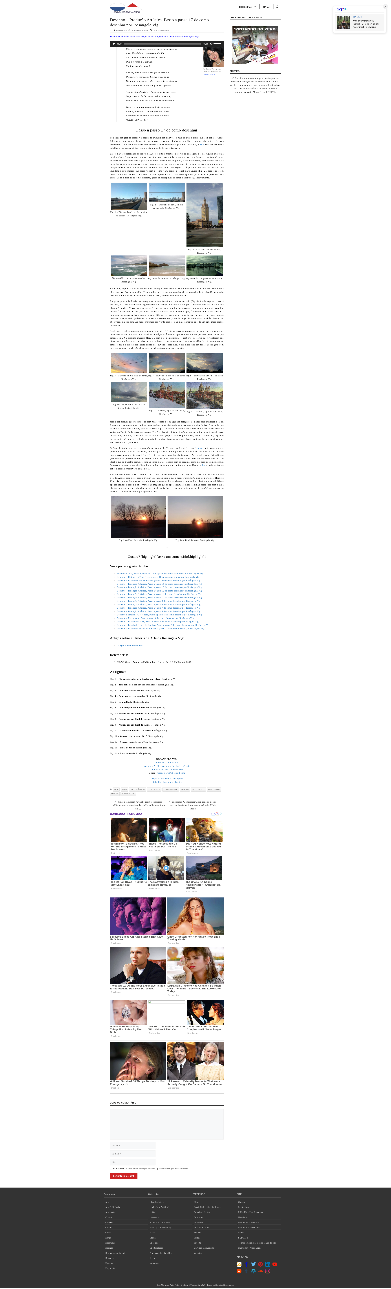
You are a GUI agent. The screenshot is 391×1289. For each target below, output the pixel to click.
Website (187, 766)
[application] (167, 44)
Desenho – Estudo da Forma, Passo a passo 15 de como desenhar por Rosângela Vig (159, 580)
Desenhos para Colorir (115, 1253)
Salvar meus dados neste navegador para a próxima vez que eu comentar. (150, 1168)
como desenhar (170, 789)
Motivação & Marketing (160, 1227)
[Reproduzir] (113, 43)
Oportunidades (156, 1248)
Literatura (154, 1217)
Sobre (240, 1232)
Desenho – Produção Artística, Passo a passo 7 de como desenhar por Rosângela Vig (159, 608)
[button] (277, 6)
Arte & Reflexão (112, 1207)
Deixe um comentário (161, 30)
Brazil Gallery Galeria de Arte (207, 1207)
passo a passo (214, 789)
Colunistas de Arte (202, 1212)
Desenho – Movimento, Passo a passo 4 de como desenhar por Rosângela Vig (155, 618)
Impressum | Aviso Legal (249, 1248)
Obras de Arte (198, 789)
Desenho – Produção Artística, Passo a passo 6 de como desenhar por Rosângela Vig (159, 611)
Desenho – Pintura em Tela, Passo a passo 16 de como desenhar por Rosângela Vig (158, 577)
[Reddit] (239, 1272)
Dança (108, 1238)
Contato (266, 7)
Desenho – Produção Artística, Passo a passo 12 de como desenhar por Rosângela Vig (159, 591)
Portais (197, 1238)
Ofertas (153, 1238)
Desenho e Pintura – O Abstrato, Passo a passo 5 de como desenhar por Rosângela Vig (160, 614)
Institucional (243, 1207)
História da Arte (157, 1202)
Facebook (168, 782)
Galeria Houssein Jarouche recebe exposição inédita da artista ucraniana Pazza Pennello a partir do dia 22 (138, 805)
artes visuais (154, 789)
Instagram (178, 778)
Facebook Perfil (151, 766)
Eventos (109, 1263)
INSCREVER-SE (202, 1227)
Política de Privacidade (248, 1222)
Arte (107, 1202)
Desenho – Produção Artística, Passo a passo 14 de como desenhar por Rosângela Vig (159, 584)
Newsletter (243, 1217)
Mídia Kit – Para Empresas (250, 1212)
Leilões (153, 1212)
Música (153, 1232)
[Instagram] (267, 1272)
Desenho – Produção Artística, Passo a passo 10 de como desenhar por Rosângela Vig (159, 597)
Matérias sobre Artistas (160, 1222)
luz (203, 465)
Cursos (108, 1232)
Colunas (109, 1222)
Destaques (109, 1258)
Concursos (198, 1217)
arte (116, 789)
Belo (202, 144)
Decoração (110, 1243)
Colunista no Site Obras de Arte (167, 769)
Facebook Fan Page (171, 766)
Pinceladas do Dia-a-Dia (161, 1253)
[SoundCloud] (260, 1272)
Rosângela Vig (128, 794)
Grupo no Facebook (161, 778)
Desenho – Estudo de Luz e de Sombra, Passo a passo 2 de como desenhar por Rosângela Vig (163, 625)
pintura (114, 794)
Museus (197, 1232)
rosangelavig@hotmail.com (171, 773)
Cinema (108, 1217)
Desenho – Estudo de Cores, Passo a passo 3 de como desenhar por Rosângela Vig (158, 621)
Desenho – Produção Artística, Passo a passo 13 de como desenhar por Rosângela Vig (159, 587)
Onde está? (154, 1243)
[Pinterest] (260, 1266)
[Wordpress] (253, 1272)
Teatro (152, 1258)
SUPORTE (243, 1238)
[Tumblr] (246, 1272)
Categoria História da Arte (130, 645)
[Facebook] (246, 1266)
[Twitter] (253, 1266)
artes (124, 789)
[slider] (218, 43)
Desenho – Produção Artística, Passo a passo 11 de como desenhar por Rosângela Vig (159, 594)
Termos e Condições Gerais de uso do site (257, 1243)
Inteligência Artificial (159, 1207)
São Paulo (173, 762)
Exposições (110, 1268)
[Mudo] (211, 43)
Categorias (245, 7)
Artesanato (110, 1212)
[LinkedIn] (267, 1266)
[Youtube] (274, 1266)
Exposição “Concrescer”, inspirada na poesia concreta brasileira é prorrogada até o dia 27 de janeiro (192, 805)
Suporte (197, 1243)
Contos (108, 1227)
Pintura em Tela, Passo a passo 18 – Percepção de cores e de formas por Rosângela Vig (160, 573)
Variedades (154, 1263)
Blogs (196, 1202)
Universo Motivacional (204, 1248)
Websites (198, 1253)
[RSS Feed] (239, 1266)
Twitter (178, 782)
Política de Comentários (249, 1227)
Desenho (109, 1248)
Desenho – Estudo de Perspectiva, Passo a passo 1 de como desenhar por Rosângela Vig (160, 628)
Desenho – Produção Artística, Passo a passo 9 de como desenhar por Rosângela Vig (159, 601)
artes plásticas (138, 789)
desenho (199, 448)
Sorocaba (160, 762)
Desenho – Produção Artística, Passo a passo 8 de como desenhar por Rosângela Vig (159, 604)
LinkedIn (156, 782)
